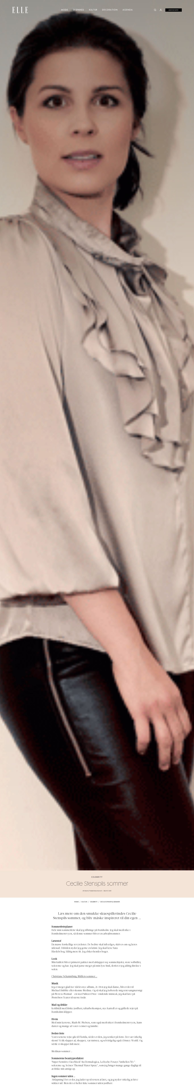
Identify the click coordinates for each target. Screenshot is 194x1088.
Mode (64, 10)
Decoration (110, 10)
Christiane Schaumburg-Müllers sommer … (74, 976)
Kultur (93, 10)
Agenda (128, 10)
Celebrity (97, 877)
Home (76, 902)
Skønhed (78, 10)
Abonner (174, 10)
